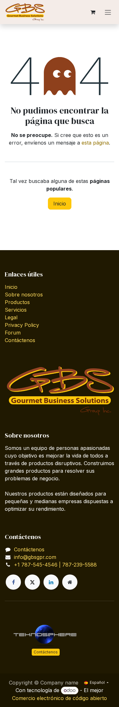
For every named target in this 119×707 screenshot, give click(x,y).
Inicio (59, 203)
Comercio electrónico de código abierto (59, 698)
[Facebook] (13, 582)
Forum (13, 332)
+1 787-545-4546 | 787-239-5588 (55, 564)
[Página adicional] (69, 582)
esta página (95, 142)
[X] (32, 582)
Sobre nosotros (24, 294)
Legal (11, 317)
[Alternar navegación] (108, 12)
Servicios (16, 310)
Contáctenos (20, 340)
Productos (17, 302)
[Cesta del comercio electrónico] (92, 12)
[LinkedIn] (51, 582)
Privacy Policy (22, 325)
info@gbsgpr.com (35, 557)
